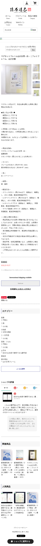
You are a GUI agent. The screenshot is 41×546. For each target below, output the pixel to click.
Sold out (20, 283)
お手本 (3, 350)
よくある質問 (21, 369)
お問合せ (8, 23)
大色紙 (3, 330)
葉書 (2, 317)
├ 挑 (2, 323)
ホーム (8, 17)
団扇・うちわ (6, 342)
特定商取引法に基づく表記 (20, 532)
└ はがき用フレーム (8, 362)
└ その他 (4, 326)
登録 (33, 50)
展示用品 (4, 359)
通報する (4, 300)
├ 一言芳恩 (5, 335)
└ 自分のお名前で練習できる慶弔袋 (14, 353)
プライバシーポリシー (20, 527)
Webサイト (20, 23)
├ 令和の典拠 (6, 332)
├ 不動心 (4, 320)
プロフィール (20, 17)
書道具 (3, 356)
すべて (6, 388)
